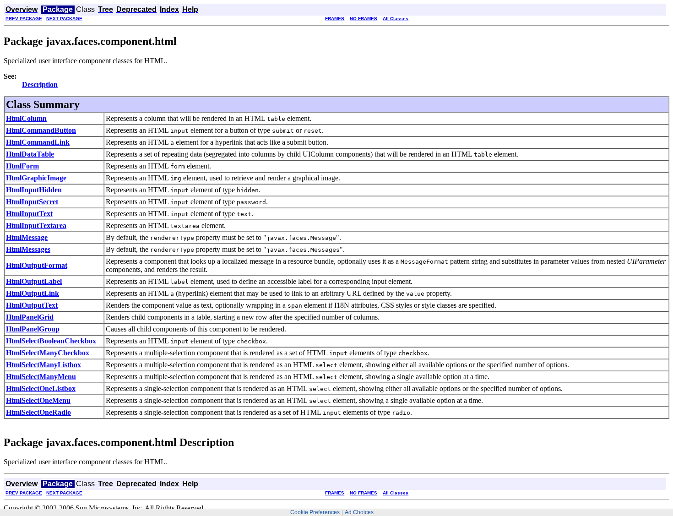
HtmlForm (22, 166)
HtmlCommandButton (41, 130)
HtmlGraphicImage (36, 178)
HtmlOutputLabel (34, 281)
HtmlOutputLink (32, 293)
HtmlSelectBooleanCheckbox (51, 341)
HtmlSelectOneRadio (38, 412)
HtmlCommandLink (38, 142)
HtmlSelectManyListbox (43, 365)
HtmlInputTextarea (36, 225)
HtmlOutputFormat (36, 265)
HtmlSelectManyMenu (41, 376)
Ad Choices (359, 512)
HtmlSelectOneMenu (38, 400)
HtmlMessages (28, 249)
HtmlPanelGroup (33, 329)
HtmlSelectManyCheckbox (47, 353)
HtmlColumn (26, 118)
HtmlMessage (27, 237)
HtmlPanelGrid (30, 317)
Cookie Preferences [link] (315, 512)
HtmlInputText (29, 213)
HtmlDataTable (30, 154)
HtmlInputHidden (34, 190)
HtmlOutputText (32, 305)
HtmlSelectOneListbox (41, 388)
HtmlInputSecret (32, 202)
